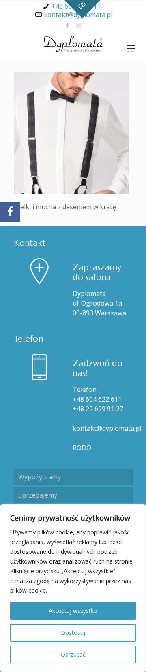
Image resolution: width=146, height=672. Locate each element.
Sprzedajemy (37, 495)
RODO (82, 447)
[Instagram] (78, 25)
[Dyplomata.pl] (73, 44)
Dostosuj (73, 632)
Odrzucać (73, 654)
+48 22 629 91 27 (98, 408)
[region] (73, 588)
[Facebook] (68, 25)
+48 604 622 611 (97, 399)
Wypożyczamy (39, 476)
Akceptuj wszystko (73, 611)
